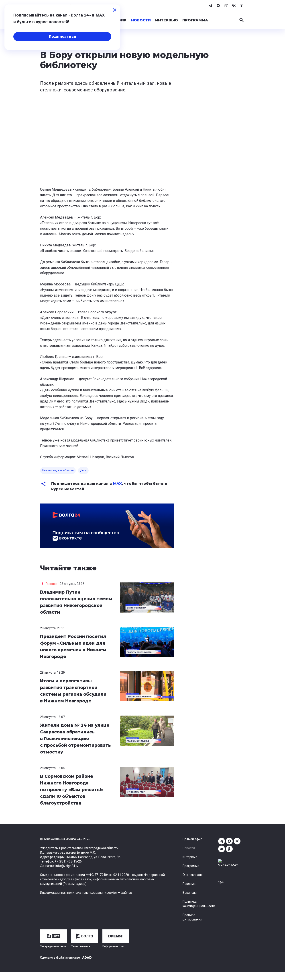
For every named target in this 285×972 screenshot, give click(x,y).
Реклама (189, 883)
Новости (141, 20)
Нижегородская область (57, 470)
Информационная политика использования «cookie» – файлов (86, 892)
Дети (83, 470)
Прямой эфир (192, 839)
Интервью (166, 20)
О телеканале (193, 875)
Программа (195, 20)
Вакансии (190, 892)
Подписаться (62, 36)
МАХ (117, 483)
